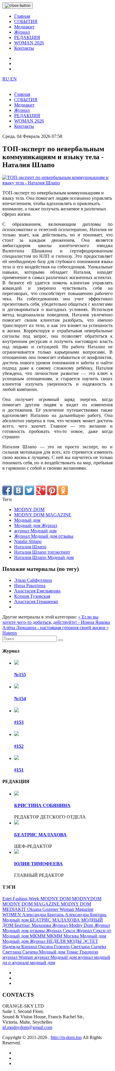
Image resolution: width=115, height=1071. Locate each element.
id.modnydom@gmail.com (27, 1027)
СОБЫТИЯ (25, 21)
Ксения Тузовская (32, 596)
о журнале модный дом (31, 962)
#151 (19, 769)
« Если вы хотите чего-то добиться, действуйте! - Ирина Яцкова (56, 619)
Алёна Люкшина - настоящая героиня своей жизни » (55, 627)
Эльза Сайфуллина (33, 580)
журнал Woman (18, 957)
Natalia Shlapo (28, 541)
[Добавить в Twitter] (29, 490)
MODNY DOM (29, 509)
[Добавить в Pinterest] (52, 490)
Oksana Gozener (43, 909)
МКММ (38, 935)
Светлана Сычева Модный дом (34, 951)
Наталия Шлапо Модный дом (44, 557)
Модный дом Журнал (35, 525)
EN (13, 78)
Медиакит (24, 26)
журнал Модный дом (35, 530)
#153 (19, 722)
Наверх (9, 632)
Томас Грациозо (82, 951)
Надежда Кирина (20, 946)
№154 (20, 698)
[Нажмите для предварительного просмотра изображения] (57, 182)
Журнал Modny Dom (73, 925)
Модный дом (27, 520)
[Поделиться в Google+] (40, 490)
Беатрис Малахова (33, 925)
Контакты (24, 48)
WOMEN (12, 914)
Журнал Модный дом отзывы (43, 536)
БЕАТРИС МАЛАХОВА (40, 834)
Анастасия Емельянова (37, 590)
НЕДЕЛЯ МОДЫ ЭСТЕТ (72, 941)
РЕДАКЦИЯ (27, 37)
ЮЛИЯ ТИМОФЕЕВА (38, 863)
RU (6, 78)
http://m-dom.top (66, 1037)
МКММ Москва (63, 935)
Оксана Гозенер (54, 946)
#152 (19, 746)
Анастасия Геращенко (36, 601)
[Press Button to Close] (17, 5)
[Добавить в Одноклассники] (63, 490)
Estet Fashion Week (21, 898)
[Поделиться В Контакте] (18, 490)
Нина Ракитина (29, 585)
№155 (20, 674)
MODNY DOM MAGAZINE (42, 514)
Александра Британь (43, 914)
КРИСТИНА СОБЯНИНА (42, 805)
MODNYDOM (86, 898)
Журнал (22, 32)
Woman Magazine (76, 909)
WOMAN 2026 (29, 42)
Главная (22, 16)
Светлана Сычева (88, 946)
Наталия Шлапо (30, 546)
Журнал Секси (61, 930)
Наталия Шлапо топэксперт (42, 552)
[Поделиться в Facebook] (7, 490)
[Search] (60, 640)
